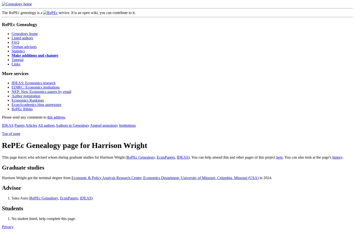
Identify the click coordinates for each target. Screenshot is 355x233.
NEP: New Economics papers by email (41, 92)
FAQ (15, 42)
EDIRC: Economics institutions (36, 87)
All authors (46, 125)
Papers (19, 125)
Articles (31, 125)
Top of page (11, 134)
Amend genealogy (104, 125)
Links (16, 64)
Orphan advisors (24, 47)
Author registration (26, 96)
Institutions (127, 125)
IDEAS (8, 125)
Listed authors (22, 38)
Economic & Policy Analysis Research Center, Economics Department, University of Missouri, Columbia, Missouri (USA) (165, 178)
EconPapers (166, 157)
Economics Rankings (28, 100)
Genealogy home (25, 34)
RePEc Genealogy (141, 157)
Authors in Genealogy (72, 125)
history (337, 157)
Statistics (18, 51)
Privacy (8, 227)
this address (56, 117)
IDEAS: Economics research (34, 83)
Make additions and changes (35, 55)
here (279, 157)
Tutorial (17, 60)
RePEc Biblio (22, 109)
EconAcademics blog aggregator (36, 105)
